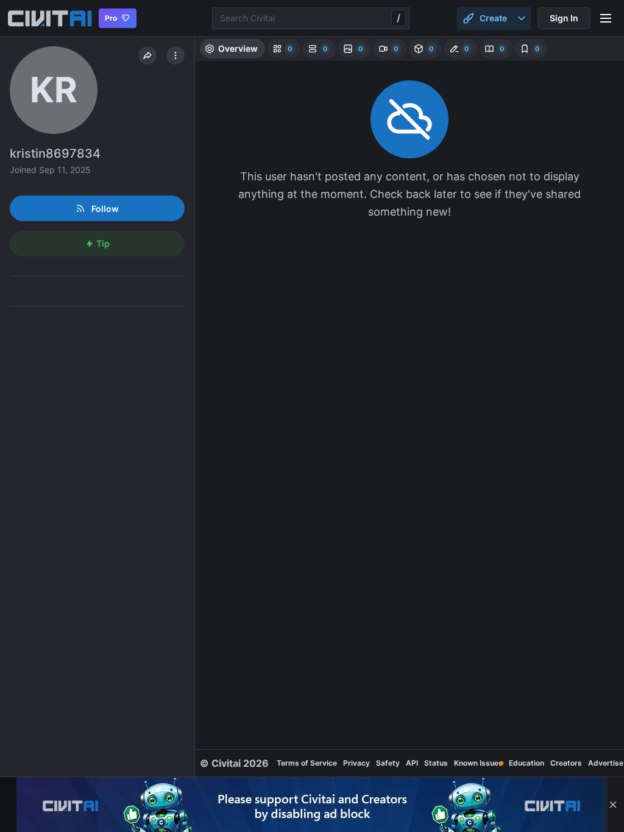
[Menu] (605, 18)
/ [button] (398, 18)
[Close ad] (613, 804)
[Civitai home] (50, 18)
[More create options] (521, 18)
